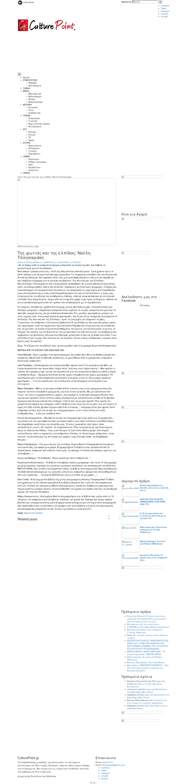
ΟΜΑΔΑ (26, 172)
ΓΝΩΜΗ (26, 88)
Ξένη (30, 110)
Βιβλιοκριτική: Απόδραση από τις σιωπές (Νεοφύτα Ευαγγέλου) (146, 684)
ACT (25, 129)
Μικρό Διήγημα (35, 101)
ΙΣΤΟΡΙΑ (26, 142)
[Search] (160, 2)
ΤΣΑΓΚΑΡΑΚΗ (36, 513)
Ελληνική (32, 107)
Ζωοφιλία (33, 170)
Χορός (31, 140)
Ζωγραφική (34, 118)
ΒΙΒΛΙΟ (26, 91)
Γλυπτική (32, 121)
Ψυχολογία (33, 159)
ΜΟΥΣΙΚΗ (27, 104)
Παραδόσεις (34, 153)
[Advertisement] (93, 52)
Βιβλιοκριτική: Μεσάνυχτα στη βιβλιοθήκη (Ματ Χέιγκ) (147, 690)
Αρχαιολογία (34, 145)
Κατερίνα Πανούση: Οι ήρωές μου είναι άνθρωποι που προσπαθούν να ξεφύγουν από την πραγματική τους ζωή (146, 619)
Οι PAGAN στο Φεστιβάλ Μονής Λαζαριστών (148, 627)
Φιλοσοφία (33, 148)
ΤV (29, 137)
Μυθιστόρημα (34, 96)
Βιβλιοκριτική (34, 93)
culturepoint (132, 689)
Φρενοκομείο (34, 85)
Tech (30, 164)
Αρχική (26, 77)
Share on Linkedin (57, 262)
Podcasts (32, 82)
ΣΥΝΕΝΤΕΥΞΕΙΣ (30, 80)
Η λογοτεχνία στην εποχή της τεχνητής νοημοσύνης (146, 701)
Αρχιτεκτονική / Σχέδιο (39, 123)
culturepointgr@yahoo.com (113, 765)
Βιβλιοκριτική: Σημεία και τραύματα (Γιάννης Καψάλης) (144, 631)
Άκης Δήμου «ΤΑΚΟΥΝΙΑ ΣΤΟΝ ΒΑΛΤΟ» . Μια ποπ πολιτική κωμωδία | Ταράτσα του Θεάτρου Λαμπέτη (148, 668)
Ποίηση (31, 99)
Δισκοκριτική (34, 112)
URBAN (26, 156)
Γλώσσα (32, 151)
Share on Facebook (26, 262)
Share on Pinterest (73, 262)
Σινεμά (31, 134)
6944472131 (107, 762)
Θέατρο (32, 131)
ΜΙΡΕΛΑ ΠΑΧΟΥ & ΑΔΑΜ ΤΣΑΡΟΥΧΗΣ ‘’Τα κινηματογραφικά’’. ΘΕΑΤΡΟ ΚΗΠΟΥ (146, 653)
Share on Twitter (42, 262)
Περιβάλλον (34, 167)
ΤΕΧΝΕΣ (26, 115)
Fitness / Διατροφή (37, 161)
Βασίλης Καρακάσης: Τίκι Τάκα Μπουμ (146, 662)
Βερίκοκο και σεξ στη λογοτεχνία (143, 624)
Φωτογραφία (34, 126)
